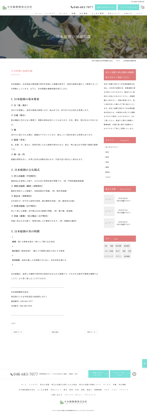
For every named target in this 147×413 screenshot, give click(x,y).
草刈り (118, 251)
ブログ (13, 323)
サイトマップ (90, 395)
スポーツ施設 (109, 251)
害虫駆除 (127, 246)
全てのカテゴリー (112, 147)
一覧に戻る (55, 332)
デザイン (118, 256)
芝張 (129, 251)
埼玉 (106, 246)
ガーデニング (109, 256)
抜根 (107, 167)
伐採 (107, 162)
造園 (111, 246)
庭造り (108, 172)
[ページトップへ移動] (134, 374)
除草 (107, 157)
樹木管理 (118, 246)
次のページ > (92, 332)
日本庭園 (127, 256)
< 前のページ (17, 332)
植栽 (124, 251)
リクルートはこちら (128, 7)
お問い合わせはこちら (106, 7)
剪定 (107, 152)
